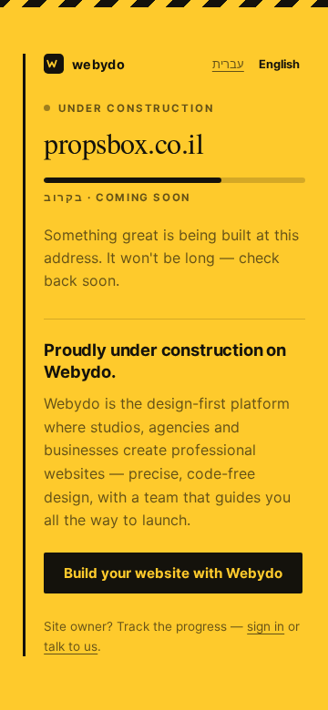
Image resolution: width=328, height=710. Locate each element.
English (279, 64)
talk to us (70, 646)
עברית (228, 64)
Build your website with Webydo (173, 573)
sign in (265, 626)
